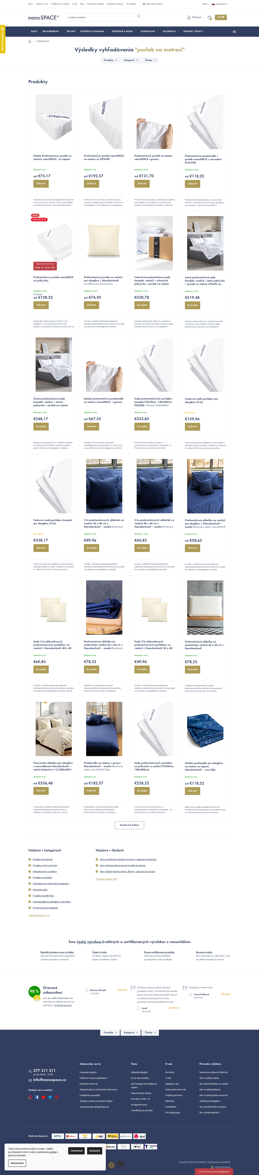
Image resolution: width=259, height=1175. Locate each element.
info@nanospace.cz (49, 1080)
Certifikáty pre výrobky (60, 4)
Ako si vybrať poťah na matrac (213, 1095)
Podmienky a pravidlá (90, 1095)
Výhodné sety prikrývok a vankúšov (51, 883)
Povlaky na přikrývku (43, 895)
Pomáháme (170, 1107)
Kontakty (169, 1072)
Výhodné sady (40, 889)
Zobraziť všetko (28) (106, 879)
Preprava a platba (88, 1072)
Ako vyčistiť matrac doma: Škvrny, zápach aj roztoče (127, 871)
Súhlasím (94, 1150)
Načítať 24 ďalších (129, 825)
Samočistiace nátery (141, 1093)
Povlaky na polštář (42, 877)
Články (148, 60)
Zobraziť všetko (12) (39, 915)
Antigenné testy (139, 1105)
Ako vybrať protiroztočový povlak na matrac (123, 865)
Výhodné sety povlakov (45, 871)
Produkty (108, 60)
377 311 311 (44, 1071)
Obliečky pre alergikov (209, 1101)
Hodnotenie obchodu (95, 4)
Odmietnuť (76, 1150)
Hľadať (139, 16)
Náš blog (169, 1101)
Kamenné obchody (89, 1084)
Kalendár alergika (139, 1072)
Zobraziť (41, 183)
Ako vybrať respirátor (209, 1112)
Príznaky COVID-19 (140, 1099)
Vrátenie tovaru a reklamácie (93, 1078)
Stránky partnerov (174, 1095)
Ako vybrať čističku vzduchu (212, 1107)
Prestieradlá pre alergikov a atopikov (52, 902)
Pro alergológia (172, 1112)
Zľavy (30, 4)
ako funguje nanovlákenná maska (144, 1086)
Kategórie (129, 60)
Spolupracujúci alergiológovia (94, 1107)
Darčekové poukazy (115, 4)
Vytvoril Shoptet (223, 1167)
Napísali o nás (42, 4)
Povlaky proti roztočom (45, 865)
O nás (74, 4)
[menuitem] (34, 31)
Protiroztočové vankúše (45, 908)
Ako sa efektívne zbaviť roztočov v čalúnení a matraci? (128, 859)
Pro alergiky (131, 4)
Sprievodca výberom (154, 4)
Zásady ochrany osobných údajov (96, 1101)
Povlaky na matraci (43, 859)
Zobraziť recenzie (63, 1005)
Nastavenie (17, 1163)
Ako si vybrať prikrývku (209, 1090)
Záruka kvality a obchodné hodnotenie (98, 1090)
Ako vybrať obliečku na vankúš (213, 1084)
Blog (82, 4)
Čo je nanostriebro (140, 1078)
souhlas (53, 1152)
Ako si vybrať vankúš (209, 1078)
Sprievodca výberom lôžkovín (213, 1072)
